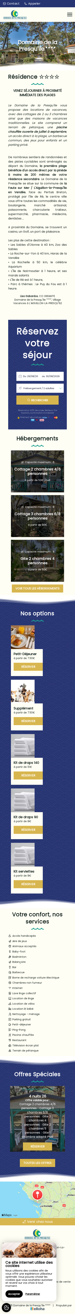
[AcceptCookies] (6, 1307)
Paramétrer (32, 1294)
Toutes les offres (37, 1163)
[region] (29, 1271)
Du (24, 376)
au (43, 376)
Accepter (14, 1294)
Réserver (28, 667)
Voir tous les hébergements (37, 588)
